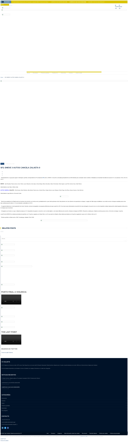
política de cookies (84, 436)
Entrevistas (63, 73)
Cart (48, 433)
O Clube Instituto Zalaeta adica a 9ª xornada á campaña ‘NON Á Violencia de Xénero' (21, 378)
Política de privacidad (115, 433)
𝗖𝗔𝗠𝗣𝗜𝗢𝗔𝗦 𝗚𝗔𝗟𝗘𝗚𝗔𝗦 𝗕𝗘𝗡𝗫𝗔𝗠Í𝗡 (77, 2)
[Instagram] (123, 4)
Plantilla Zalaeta (93, 433)
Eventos (71, 73)
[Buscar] (11, 5)
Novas (28, 73)
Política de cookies (103, 433)
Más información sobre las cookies (72, 433)
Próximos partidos (45, 73)
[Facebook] (126, 4)
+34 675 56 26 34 (6, 419)
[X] (125, 4)
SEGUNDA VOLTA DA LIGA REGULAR (96, 2)
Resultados (35, 73)
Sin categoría (4, 410)
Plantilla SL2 (55, 73)
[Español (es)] (117, 8)
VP (21, 433)
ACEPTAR (3, 439)
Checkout (53, 433)
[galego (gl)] (120, 8)
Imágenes (59, 433)
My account (84, 433)
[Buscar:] (5, 4)
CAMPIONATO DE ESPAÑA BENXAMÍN (59, 2)
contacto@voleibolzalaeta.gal (8, 422)
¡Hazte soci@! (79, 73)
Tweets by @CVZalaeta (7, 352)
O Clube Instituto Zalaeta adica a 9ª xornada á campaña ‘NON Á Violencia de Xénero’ (30, 2)
